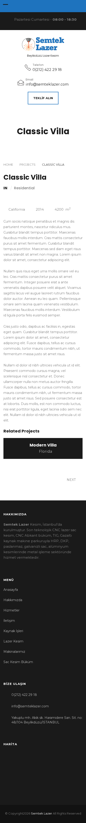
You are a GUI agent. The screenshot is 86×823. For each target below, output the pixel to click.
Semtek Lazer (41, 813)
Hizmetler (11, 610)
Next (72, 480)
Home (8, 164)
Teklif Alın (43, 98)
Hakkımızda (12, 600)
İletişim (9, 621)
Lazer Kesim (13, 641)
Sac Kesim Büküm (18, 662)
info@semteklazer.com (47, 84)
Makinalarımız (14, 652)
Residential (24, 188)
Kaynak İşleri (13, 631)
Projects (27, 164)
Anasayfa (10, 590)
